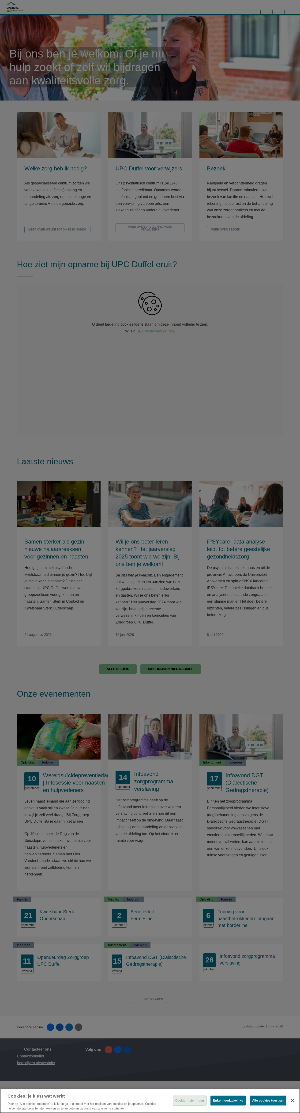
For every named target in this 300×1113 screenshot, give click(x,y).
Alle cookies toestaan (268, 1100)
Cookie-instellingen (189, 1100)
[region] (150, 1101)
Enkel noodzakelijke (228, 1100)
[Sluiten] (292, 1100)
